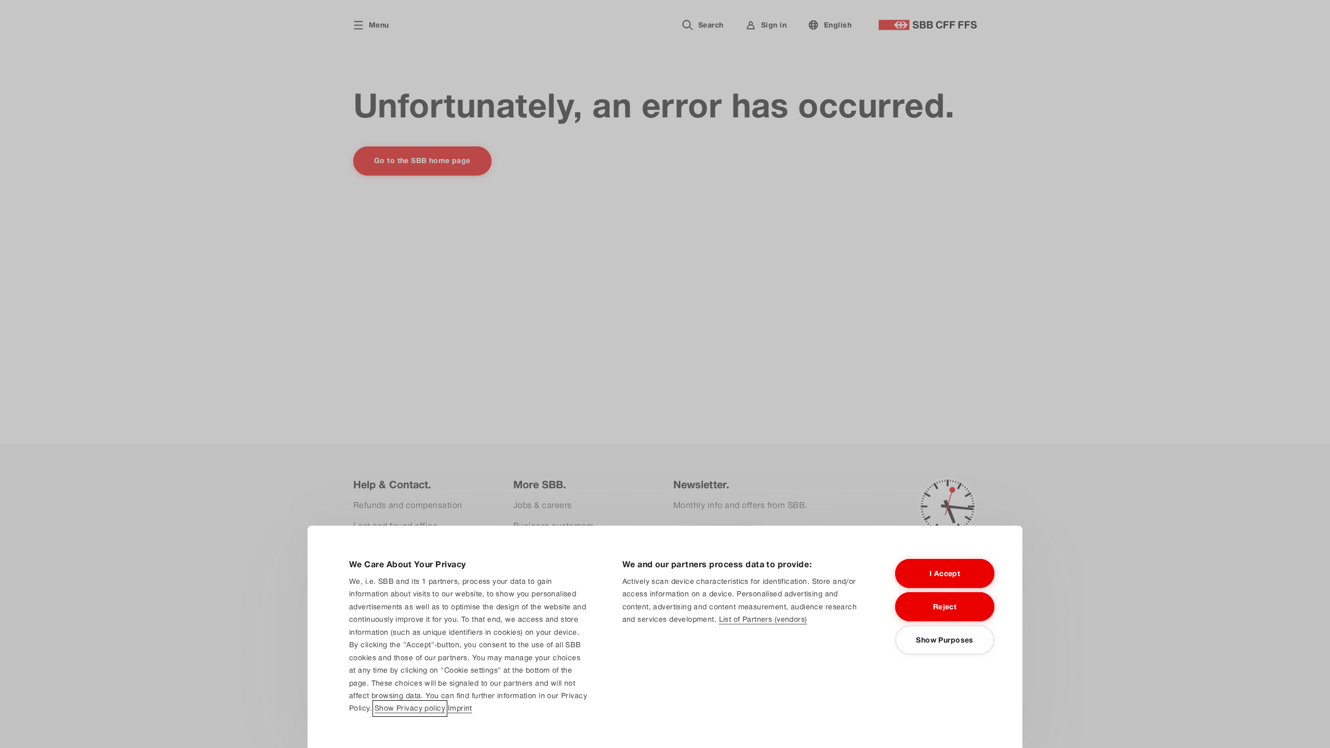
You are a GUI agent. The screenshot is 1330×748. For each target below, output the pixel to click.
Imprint (460, 708)
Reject (945, 607)
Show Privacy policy (410, 708)
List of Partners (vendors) (763, 619)
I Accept (944, 573)
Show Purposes (944, 640)
